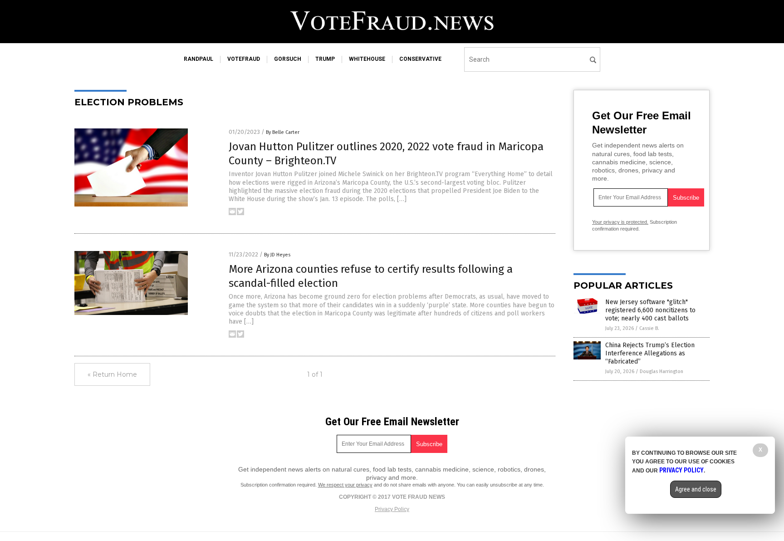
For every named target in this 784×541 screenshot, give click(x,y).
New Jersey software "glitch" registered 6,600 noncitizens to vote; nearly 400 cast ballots (650, 310)
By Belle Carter (282, 132)
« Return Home (112, 374)
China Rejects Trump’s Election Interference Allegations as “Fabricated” (650, 353)
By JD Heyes (277, 255)
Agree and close (695, 489)
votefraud (243, 59)
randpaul (198, 59)
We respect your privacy (345, 484)
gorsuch (287, 59)
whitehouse (367, 59)
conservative (420, 59)
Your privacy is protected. (620, 222)
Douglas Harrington (661, 371)
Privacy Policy (392, 509)
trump (325, 59)
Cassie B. (649, 328)
